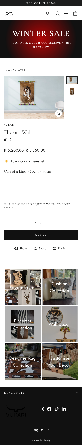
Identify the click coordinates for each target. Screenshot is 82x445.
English (38, 429)
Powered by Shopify (41, 440)
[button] (49, 13)
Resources (14, 392)
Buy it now (41, 235)
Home (7, 70)
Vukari (9, 125)
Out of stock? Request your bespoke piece (37, 206)
